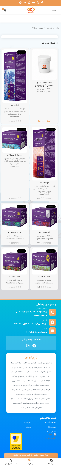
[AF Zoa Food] (14, 261)
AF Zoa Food (14, 276)
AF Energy (44, 182)
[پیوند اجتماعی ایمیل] (33, 2)
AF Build (15, 105)
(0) (9, 121)
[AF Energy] (44, 153)
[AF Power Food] (14, 217)
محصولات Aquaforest (14, 115)
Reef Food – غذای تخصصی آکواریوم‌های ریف (44, 85)
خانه (58, 28)
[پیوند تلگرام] (20, 2)
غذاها (49, 28)
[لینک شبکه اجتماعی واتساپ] (29, 2)
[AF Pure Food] (44, 261)
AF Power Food (15, 232)
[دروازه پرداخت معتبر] (16, 441)
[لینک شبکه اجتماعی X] (38, 2)
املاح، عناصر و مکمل (15, 110)
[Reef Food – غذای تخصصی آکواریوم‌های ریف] (44, 64)
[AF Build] (14, 76)
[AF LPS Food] (44, 217)
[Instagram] (28, 345)
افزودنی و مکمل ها (17, 108)
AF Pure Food (44, 276)
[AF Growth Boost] (14, 140)
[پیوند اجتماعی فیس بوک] (42, 2)
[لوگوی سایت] (31, 10)
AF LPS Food (44, 232)
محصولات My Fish (44, 91)
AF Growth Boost (14, 155)
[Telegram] (34, 345)
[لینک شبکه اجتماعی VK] (25, 2)
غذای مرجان (41, 88)
